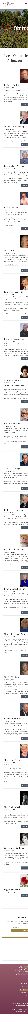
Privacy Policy (19, 1011)
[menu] (26, 3)
